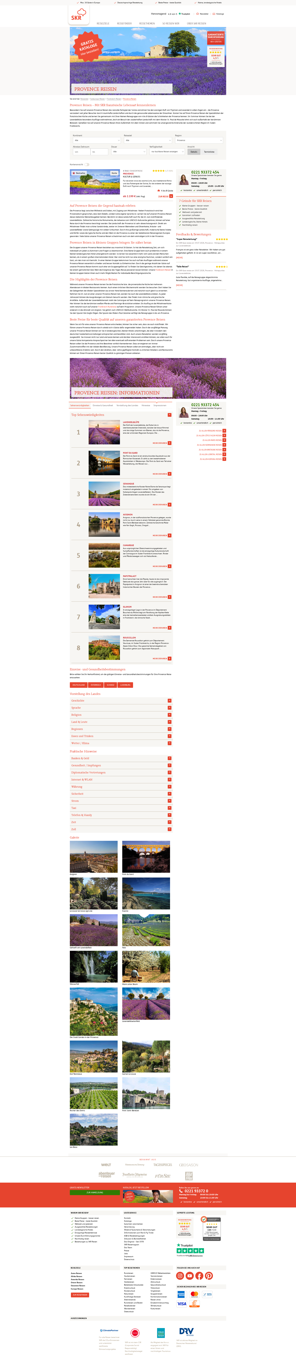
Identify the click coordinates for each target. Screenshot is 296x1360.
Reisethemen (147, 23)
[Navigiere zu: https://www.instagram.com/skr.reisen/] (180, 1275)
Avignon (128, 514)
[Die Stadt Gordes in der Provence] (94, 1011)
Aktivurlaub (155, 1282)
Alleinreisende (130, 1299)
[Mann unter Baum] (146, 966)
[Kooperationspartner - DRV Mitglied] (187, 1332)
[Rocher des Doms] (94, 1093)
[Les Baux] (94, 1129)
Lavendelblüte (131, 422)
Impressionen (160, 405)
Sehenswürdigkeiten (79, 405)
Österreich (96, 685)
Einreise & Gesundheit (103, 405)
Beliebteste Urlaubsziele (133, 1285)
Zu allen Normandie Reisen (209, 445)
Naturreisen (129, 1294)
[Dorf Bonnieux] (94, 1056)
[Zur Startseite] (78, 13)
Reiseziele (103, 23)
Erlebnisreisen (156, 1279)
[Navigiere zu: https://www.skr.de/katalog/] (148, 1196)
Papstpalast (129, 576)
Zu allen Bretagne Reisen (210, 450)
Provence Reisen (129, 99)
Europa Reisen (77, 1289)
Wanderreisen (129, 1308)
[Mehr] (179, 257)
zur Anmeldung (95, 1192)
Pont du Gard (130, 452)
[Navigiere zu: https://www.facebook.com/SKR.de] (199, 1275)
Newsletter (204, 14)
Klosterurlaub (129, 1291)
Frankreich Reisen (114, 99)
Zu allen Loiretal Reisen (210, 454)
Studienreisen (129, 1276)
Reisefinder (124, 23)
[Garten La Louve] (146, 1056)
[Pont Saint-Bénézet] (146, 1093)
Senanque (128, 483)
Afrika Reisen (76, 1276)
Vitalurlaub (155, 1288)
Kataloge (220, 14)
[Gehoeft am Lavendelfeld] (94, 930)
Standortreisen (156, 1276)
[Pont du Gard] (146, 856)
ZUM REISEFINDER (80, 1295)
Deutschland (79, 685)
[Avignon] (94, 856)
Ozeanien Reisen (78, 1285)
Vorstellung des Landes (127, 405)
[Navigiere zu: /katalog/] (88, 46)
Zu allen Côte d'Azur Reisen (209, 435)
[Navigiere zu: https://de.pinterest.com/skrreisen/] (209, 1275)
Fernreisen (128, 1279)
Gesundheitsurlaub (158, 1285)
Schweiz (110, 685)
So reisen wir (170, 23)
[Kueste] (146, 893)
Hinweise (146, 405)
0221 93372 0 (196, 1191)
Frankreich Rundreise (107, 306)
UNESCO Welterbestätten (161, 1273)
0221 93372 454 (205, 172)
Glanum (127, 606)
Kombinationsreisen (159, 1297)
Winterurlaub (156, 1305)
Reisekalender (129, 1305)
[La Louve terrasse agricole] (94, 893)
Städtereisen (129, 1282)
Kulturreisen (155, 1308)
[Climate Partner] (109, 1330)
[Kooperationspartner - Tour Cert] (135, 1333)
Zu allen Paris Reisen (212, 440)
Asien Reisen (76, 1273)
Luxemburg (125, 685)
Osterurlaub (129, 1311)
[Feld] (146, 930)
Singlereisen (155, 1291)
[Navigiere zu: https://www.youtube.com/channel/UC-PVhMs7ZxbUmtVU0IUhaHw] (190, 1275)
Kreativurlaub (129, 1288)
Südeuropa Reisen (97, 99)
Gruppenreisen (156, 1294)
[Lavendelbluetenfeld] (146, 1003)
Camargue (128, 545)
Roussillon (129, 637)
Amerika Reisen (77, 1279)
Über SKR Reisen (196, 23)
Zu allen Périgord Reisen (210, 431)
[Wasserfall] (94, 966)
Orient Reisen (76, 1282)
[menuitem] (103, 23)
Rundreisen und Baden (133, 1303)
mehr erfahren (160, 443)
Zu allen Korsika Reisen (211, 459)
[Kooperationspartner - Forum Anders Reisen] (161, 1333)
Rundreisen (128, 1273)
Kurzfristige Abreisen (132, 1297)
